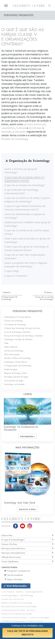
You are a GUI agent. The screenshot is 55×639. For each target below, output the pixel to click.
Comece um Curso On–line (12, 599)
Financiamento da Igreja (13, 380)
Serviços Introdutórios (13, 548)
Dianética (20, 592)
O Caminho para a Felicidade (13, 610)
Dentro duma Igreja (11, 354)
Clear (6, 343)
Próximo (48, 292)
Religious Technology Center (15, 373)
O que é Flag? (11, 270)
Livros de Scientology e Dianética (17, 332)
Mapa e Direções (15, 579)
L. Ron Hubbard (7, 592)
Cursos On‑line (9, 544)
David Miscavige (26, 595)
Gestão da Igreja (10, 369)
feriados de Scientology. (15, 139)
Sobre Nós (7, 535)
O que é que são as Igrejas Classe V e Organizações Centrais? (24, 178)
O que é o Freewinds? (16, 275)
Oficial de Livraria (10, 557)
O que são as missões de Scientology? (24, 185)
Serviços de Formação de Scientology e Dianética (23, 335)
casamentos (8, 128)
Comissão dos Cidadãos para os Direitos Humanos (22, 621)
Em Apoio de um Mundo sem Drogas (16, 614)
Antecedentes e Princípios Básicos (17, 317)
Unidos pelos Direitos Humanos (14, 617)
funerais (21, 128)
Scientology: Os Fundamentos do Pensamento (21, 428)
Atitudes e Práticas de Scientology (17, 358)
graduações (19, 131)
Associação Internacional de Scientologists (19, 606)
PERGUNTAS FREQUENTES (27, 311)
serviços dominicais (35, 124)
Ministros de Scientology (13, 350)
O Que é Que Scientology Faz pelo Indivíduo (22, 328)
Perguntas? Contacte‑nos (18, 570)
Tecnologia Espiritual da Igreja (16, 376)
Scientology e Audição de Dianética (18, 339)
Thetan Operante (10, 346)
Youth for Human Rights (39, 617)
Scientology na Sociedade (14, 384)
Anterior (7, 292)
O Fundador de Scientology (15, 324)
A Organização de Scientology (9, 298)
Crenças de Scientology (13, 320)
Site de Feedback (15, 575)
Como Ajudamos (10, 561)
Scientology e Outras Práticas (15, 361)
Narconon (31, 610)
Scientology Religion (9, 595)
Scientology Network (34, 592)
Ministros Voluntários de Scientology (16, 603)
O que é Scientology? (13, 539)
